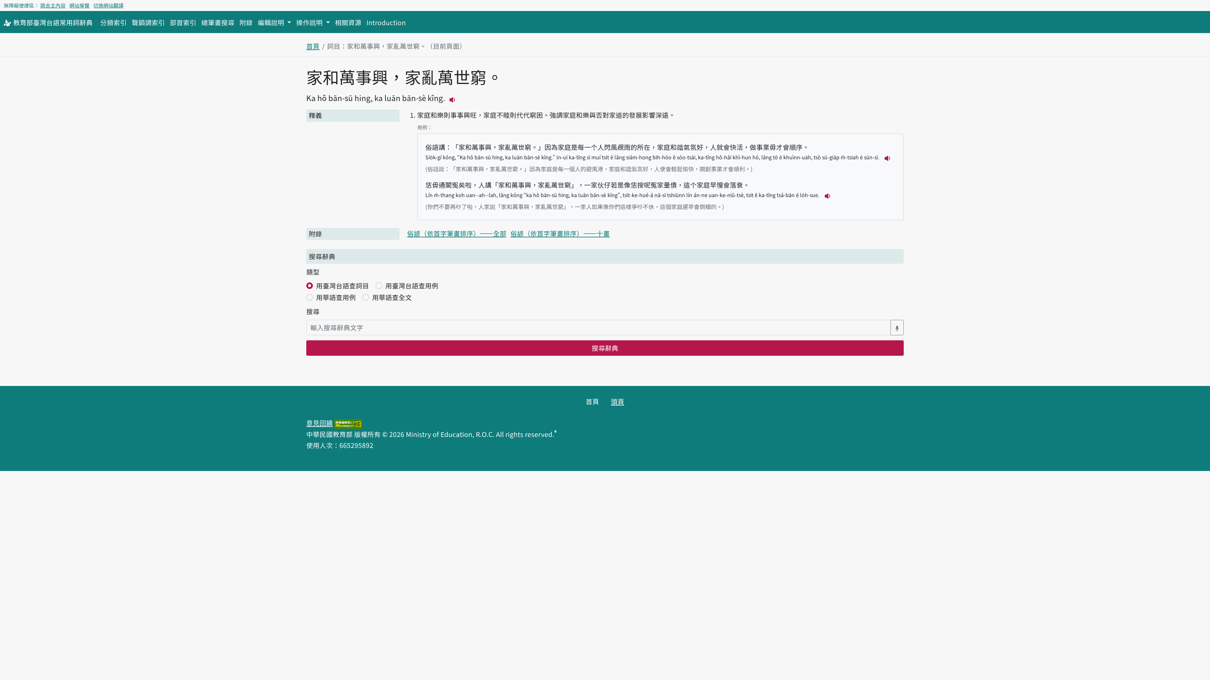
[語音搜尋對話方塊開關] (897, 327)
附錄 (246, 22)
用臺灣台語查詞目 (342, 285)
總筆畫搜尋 (217, 22)
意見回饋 (319, 423)
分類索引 (113, 22)
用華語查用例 (336, 297)
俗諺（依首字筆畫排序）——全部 (456, 233)
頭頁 (617, 401)
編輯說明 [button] (272, 22)
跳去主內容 (53, 5)
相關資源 (348, 22)
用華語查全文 (392, 297)
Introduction (386, 22)
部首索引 (183, 22)
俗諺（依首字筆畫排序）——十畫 (560, 233)
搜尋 (313, 311)
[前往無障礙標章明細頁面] (348, 423)
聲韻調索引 (148, 22)
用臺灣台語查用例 (411, 285)
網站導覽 (79, 5)
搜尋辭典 (605, 348)
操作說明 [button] (310, 22)
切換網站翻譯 (108, 5)
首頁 (313, 46)
